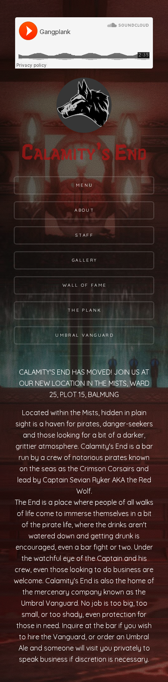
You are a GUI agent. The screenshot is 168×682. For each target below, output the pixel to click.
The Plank (85, 310)
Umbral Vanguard (84, 335)
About (84, 210)
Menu (84, 185)
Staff (84, 235)
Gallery (84, 260)
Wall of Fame (84, 285)
